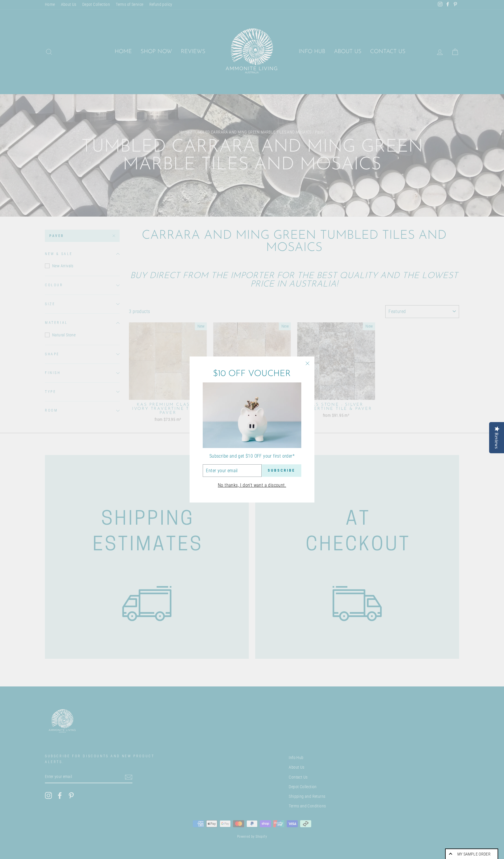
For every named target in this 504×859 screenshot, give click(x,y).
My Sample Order (474, 854)
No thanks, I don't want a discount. (252, 485)
